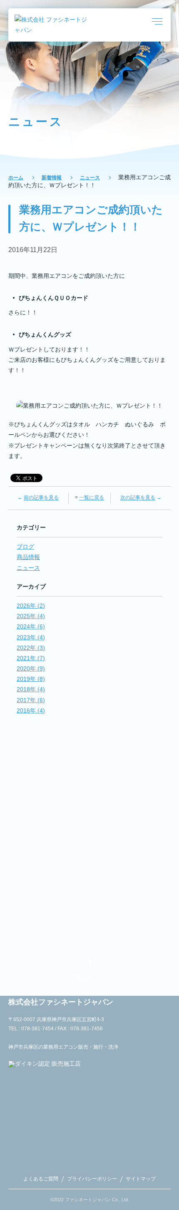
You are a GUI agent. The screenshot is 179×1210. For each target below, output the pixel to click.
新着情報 (52, 178)
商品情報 (28, 557)
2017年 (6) (31, 700)
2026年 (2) (31, 605)
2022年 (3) (31, 647)
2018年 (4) (31, 689)
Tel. (89, 843)
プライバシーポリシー (92, 1179)
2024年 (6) (31, 626)
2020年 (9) (31, 668)
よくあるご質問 (40, 1179)
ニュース (90, 178)
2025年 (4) (31, 616)
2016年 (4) (31, 710)
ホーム (15, 178)
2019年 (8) (31, 679)
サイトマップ (141, 1179)
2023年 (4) (31, 637)
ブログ (25, 546)
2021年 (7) (31, 658)
